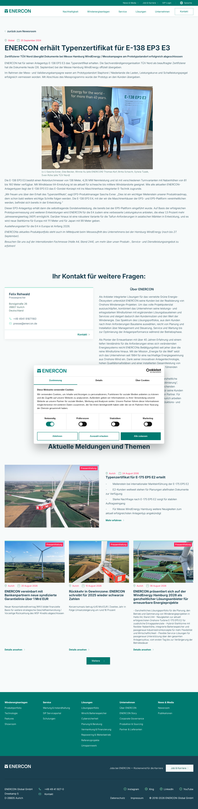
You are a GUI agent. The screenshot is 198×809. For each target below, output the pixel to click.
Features (9, 718)
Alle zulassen (140, 436)
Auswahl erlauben (99, 436)
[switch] (83, 424)
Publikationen (165, 713)
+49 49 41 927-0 (54, 789)
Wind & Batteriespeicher (94, 713)
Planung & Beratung (91, 724)
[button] (130, 3)
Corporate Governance (132, 718)
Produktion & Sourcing (131, 724)
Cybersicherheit (89, 718)
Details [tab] (99, 380)
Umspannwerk (89, 745)
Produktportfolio (13, 707)
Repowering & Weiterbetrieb (96, 734)
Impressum (137, 798)
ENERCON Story (128, 713)
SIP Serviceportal (52, 713)
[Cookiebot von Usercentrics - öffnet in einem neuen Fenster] (148, 371)
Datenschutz (117, 798)
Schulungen (49, 718)
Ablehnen (57, 436)
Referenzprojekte (90, 740)
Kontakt (48, 794)
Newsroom (164, 707)
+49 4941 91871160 (24, 318)
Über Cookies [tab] (142, 380)
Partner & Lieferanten (131, 729)
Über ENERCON (128, 707)
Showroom (10, 724)
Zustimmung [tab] (55, 380)
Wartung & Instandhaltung (56, 707)
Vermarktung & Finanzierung (96, 729)
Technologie (11, 713)
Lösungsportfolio (90, 707)
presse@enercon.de (25, 323)
